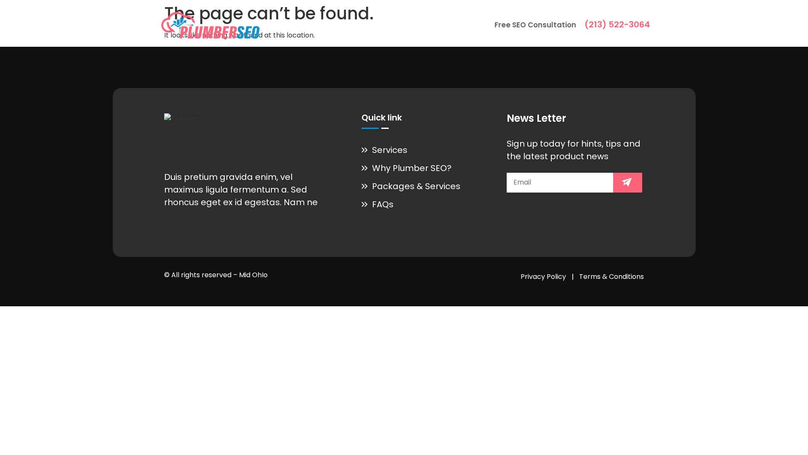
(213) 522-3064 (617, 24)
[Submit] (627, 183)
